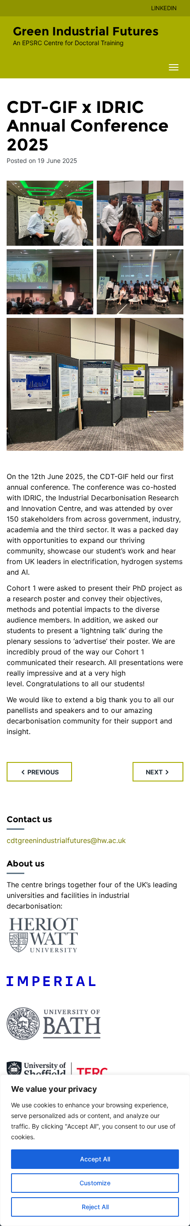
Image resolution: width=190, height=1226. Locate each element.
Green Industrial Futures (86, 31)
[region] (95, 1150)
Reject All (95, 1207)
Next (155, 772)
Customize (95, 1183)
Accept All (95, 1159)
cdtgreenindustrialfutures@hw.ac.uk (66, 840)
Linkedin (164, 8)
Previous (42, 772)
